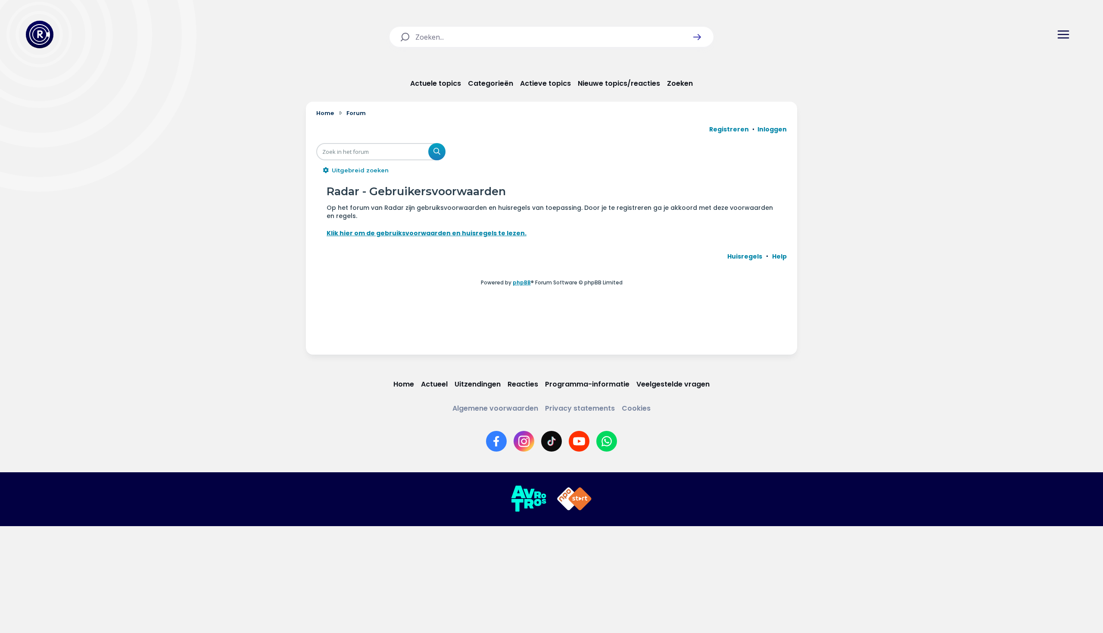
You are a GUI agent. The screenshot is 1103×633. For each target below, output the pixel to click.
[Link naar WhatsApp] (606, 441)
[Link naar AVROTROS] (528, 499)
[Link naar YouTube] (579, 441)
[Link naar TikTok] (551, 441)
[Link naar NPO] (574, 499)
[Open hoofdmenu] (1063, 34)
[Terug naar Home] (39, 34)
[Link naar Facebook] (496, 441)
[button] (697, 37)
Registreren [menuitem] (729, 129)
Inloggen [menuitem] (772, 129)
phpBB (522, 282)
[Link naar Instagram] (524, 441)
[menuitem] (744, 256)
